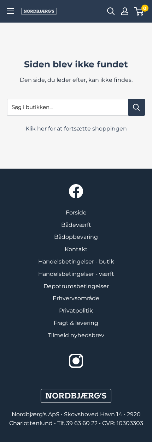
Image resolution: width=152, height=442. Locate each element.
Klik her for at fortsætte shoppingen (76, 128)
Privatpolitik (76, 310)
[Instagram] (76, 360)
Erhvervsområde (76, 298)
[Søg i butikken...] (136, 107)
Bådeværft (76, 225)
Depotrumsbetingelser (76, 286)
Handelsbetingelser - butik (76, 261)
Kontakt (76, 249)
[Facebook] (76, 191)
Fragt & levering (76, 323)
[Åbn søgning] (111, 11)
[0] (139, 11)
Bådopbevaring (76, 237)
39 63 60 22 (82, 423)
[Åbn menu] (10, 11)
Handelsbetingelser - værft (76, 274)
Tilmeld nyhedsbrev (76, 335)
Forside (76, 212)
